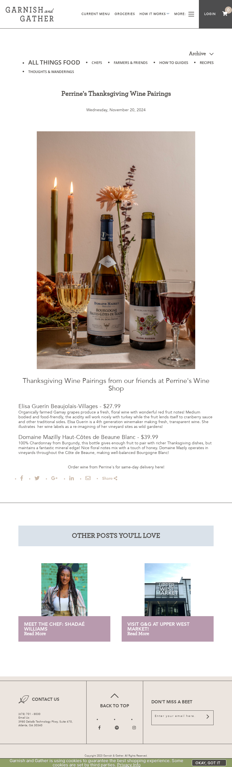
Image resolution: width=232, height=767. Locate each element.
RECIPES (207, 62)
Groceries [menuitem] (125, 14)
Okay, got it (208, 763)
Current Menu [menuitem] (95, 14)
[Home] (30, 14)
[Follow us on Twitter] (117, 727)
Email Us (23, 717)
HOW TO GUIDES (173, 62)
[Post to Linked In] (71, 478)
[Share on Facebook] (21, 478)
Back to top (114, 705)
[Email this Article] (88, 478)
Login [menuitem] (210, 14)
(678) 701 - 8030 (29, 714)
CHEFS (97, 62)
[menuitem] (225, 14)
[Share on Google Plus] (54, 478)
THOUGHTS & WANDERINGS (51, 71)
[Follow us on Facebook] (99, 727)
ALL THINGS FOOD (54, 62)
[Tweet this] (37, 478)
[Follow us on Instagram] (134, 727)
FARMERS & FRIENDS (131, 62)
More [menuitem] (180, 14)
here (159, 467)
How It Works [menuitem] (154, 15)
